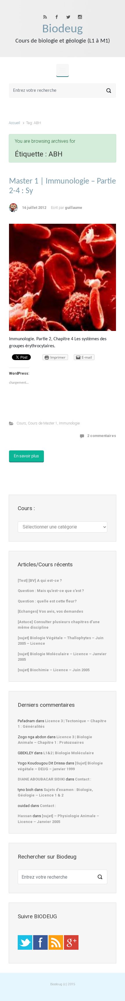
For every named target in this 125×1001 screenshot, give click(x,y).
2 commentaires (101, 435)
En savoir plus (26, 456)
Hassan (25, 816)
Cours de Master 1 (42, 423)
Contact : (83, 779)
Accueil (14, 123)
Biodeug (62, 29)
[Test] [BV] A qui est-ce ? (40, 580)
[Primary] (62, 70)
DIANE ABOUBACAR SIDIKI (41, 779)
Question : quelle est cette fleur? (47, 601)
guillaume (73, 207)
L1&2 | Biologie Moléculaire (68, 753)
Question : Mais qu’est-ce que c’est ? (51, 590)
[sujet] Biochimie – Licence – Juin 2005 (54, 670)
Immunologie (69, 423)
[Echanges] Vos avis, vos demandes (50, 611)
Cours (21, 423)
